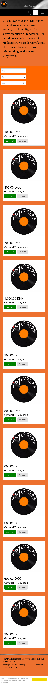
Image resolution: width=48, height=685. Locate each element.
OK (39, 679)
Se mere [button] (22, 140)
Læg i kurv (10, 140)
